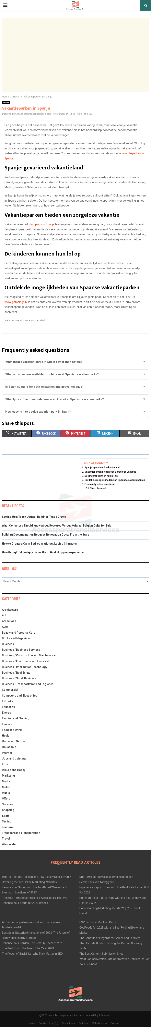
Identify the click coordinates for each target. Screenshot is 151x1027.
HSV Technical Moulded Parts (97, 922)
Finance (7, 724)
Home (32, 1023)
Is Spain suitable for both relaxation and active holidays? (75, 386)
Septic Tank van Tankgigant (96, 882)
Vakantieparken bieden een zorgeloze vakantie (110, 471)
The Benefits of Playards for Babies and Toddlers (109, 938)
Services (7, 804)
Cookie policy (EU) (48, 1023)
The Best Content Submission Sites (101, 953)
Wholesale (9, 844)
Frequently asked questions (100, 484)
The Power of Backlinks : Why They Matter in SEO (32, 953)
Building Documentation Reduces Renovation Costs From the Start (45, 534)
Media (6, 781)
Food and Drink (12, 729)
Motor (6, 787)
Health (6, 735)
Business (8, 644)
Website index (99, 1023)
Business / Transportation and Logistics (27, 684)
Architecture (10, 609)
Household (9, 747)
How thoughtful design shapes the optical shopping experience (43, 552)
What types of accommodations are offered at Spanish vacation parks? (75, 399)
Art (4, 615)
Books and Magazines (16, 638)
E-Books (7, 701)
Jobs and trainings (14, 758)
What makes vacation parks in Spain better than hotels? (75, 362)
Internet (7, 752)
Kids (5, 764)
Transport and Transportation (21, 832)
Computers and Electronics (19, 695)
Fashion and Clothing (15, 718)
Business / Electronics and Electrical (25, 661)
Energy (6, 712)
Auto (5, 626)
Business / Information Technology (24, 667)
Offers (6, 798)
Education (8, 707)
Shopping (8, 809)
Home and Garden (14, 741)
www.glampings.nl (16, 302)
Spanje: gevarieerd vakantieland (102, 467)
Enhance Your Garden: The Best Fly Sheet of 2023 (33, 943)
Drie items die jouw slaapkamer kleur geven (106, 876)
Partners (83, 1023)
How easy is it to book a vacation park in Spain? (75, 411)
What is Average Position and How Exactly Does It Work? (36, 876)
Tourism (7, 827)
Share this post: (98, 488)
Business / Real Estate (16, 672)
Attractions (9, 621)
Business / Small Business (19, 678)
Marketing (8, 775)
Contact (115, 1023)
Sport (5, 815)
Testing (6, 821)
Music (6, 792)
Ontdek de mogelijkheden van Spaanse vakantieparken (115, 479)
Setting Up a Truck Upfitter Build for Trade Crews (34, 516)
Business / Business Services (21, 649)
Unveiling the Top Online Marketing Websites (29, 882)
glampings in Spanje (41, 224)
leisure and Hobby (13, 769)
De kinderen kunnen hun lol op (101, 475)
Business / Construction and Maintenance (28, 655)
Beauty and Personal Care (18, 632)
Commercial (10, 689)
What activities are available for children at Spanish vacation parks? (75, 374)
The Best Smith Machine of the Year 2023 (28, 948)
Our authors (68, 1023)
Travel (6, 103)
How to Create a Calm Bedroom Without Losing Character (39, 543)
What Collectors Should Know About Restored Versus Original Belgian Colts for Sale (56, 525)
